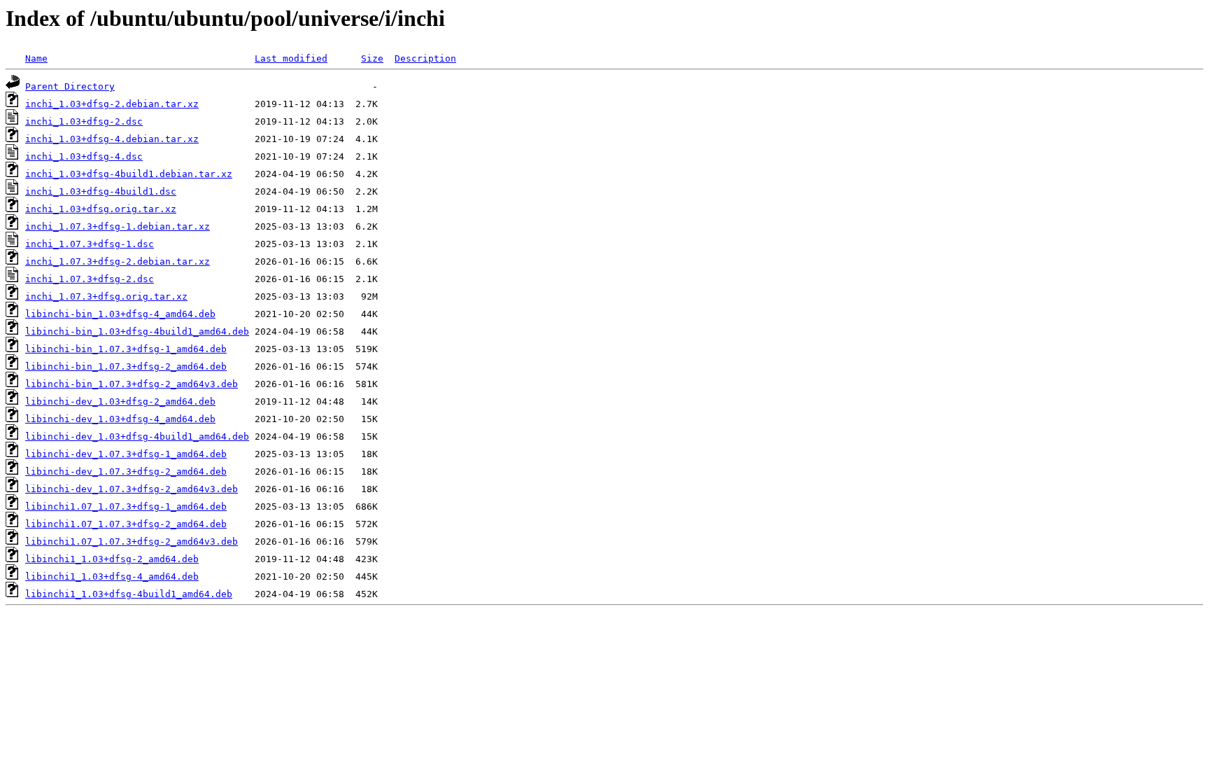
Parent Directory (70, 86)
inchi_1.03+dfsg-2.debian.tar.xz (112, 104)
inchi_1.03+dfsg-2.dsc (84, 121)
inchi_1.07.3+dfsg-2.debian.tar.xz (117, 261)
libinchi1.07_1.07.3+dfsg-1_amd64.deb (126, 506)
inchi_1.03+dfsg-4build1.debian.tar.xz (128, 174)
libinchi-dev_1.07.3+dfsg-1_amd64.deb (126, 454)
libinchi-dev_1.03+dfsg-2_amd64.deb (120, 401)
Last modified (291, 58)
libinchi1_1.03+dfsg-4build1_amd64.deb (128, 594)
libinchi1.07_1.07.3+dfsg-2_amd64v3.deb (131, 541)
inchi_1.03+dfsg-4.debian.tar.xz (112, 139)
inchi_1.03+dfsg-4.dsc (84, 156)
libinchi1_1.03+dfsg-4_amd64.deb (112, 576)
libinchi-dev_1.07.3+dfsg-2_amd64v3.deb (131, 489)
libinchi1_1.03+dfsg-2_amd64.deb (112, 559)
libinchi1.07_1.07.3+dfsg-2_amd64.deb (126, 524)
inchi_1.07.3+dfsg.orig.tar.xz (106, 296)
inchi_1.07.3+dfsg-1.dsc (89, 244)
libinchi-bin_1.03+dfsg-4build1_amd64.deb (137, 331)
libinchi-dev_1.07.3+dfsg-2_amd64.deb (126, 471)
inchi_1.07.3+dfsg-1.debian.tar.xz (117, 226)
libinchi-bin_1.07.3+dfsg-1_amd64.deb (126, 349)
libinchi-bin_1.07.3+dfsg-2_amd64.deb (126, 366)
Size (372, 58)
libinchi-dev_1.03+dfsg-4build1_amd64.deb (137, 436)
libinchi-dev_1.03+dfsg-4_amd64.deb (120, 419)
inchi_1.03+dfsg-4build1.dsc (100, 191)
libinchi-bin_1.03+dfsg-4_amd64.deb (120, 314)
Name (36, 58)
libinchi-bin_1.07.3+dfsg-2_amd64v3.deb (131, 384)
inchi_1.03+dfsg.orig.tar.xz (100, 209)
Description (425, 58)
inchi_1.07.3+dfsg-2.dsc (89, 279)
